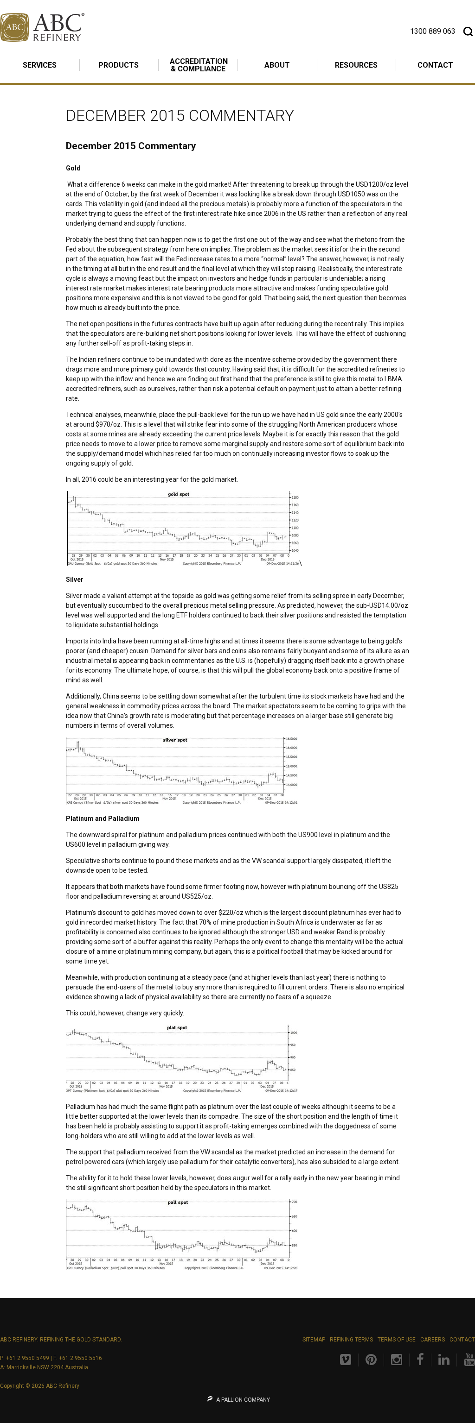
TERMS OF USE (397, 1339)
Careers (432, 1339)
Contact (462, 1339)
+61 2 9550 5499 (27, 1358)
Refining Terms (351, 1339)
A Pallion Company (242, 1400)
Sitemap (313, 1339)
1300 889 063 (433, 31)
